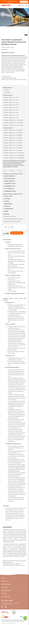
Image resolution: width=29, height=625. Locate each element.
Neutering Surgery (6, 590)
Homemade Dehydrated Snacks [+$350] (13, 218)
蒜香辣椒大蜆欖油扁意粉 (9, 176)
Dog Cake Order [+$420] (9, 216)
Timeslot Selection (8, 95)
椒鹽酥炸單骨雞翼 (8, 203)
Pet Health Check (5, 584)
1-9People (6, 90)
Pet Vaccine (4, 587)
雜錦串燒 (6, 211)
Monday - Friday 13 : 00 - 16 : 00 (11, 105)
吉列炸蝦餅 (6, 201)
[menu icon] (26, 5)
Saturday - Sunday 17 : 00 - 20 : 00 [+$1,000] (14, 155)
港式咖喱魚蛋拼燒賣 (8, 208)
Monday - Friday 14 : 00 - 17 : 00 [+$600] (13, 140)
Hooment (5, 49)
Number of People (7, 87)
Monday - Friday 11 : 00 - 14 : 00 (11, 100)
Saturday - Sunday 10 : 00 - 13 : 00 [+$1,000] (14, 152)
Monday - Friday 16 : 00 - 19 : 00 (11, 112)
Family (25, 620)
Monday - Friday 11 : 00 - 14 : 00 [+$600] (13, 132)
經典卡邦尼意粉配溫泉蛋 (9, 178)
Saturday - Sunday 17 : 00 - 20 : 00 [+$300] (13, 122)
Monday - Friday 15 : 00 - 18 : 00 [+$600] (13, 142)
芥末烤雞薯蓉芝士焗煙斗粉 (10, 183)
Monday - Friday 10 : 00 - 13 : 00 (11, 97)
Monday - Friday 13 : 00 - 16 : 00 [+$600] (13, 137)
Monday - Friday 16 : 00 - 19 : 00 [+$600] (13, 145)
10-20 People (7, 92)
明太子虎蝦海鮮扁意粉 (9, 188)
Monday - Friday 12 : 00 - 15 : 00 (11, 102)
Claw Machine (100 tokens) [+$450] (12, 221)
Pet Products (4, 581)
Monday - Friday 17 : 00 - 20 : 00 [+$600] (13, 147)
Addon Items (6, 214)
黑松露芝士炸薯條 (8, 196)
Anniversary (20, 620)
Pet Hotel (3, 593)
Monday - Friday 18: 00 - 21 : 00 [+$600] (13, 150)
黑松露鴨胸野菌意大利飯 (9, 186)
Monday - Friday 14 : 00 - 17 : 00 (11, 107)
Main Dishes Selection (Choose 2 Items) (13, 173)
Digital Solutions (20, 621)
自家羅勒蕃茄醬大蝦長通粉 (10, 191)
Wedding (15, 620)
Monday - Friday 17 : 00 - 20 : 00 (11, 115)
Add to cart (17, 233)
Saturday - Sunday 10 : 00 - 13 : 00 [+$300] (13, 120)
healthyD (3, 621)
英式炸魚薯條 (7, 198)
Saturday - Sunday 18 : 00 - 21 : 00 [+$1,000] (14, 158)
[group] (14, 17)
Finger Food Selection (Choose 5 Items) (13, 194)
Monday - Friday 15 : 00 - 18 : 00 (11, 110)
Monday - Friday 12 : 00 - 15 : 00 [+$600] (13, 135)
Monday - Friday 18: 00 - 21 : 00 (11, 117)
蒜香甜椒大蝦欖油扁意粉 (9, 181)
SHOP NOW (24, 1)
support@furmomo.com (6, 604)
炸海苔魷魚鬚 (7, 206)
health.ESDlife (9, 621)
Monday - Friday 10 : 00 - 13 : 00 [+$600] (13, 130)
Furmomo (15, 621)
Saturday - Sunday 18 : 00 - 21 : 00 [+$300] (13, 125)
